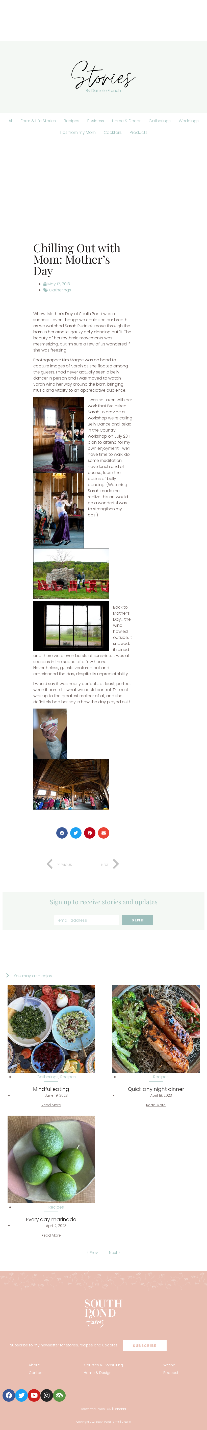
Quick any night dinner (156, 1089)
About (34, 1365)
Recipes (71, 121)
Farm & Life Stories (38, 121)
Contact (36, 1372)
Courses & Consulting (103, 1365)
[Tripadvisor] (59, 1395)
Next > (114, 1253)
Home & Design (98, 1372)
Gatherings (160, 121)
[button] (62, 833)
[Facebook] (9, 1395)
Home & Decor (126, 121)
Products (138, 132)
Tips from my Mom (78, 132)
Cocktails (113, 132)
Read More (51, 1105)
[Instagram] (46, 1395)
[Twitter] (21, 1395)
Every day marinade (51, 1219)
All (11, 121)
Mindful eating (51, 1089)
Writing (169, 1365)
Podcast (170, 1372)
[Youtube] (34, 1395)
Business (95, 121)
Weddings (189, 121)
